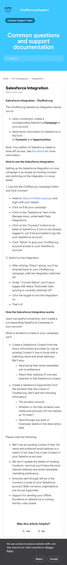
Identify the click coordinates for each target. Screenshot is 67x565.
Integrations (37, 78)
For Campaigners (20, 78)
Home (5, 78)
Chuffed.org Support (34, 10)
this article (38, 151)
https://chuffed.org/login (37, 198)
